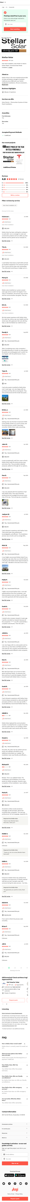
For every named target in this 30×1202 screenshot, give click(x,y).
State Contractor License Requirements (12, 1013)
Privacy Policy (19, 1194)
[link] (13, 988)
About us (4, 1137)
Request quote (13, 1000)
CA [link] (6, 7)
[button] (13, 158)
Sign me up (15, 1163)
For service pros (6, 1129)
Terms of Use (10, 1194)
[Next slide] (7, 1004)
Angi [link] (3, 7)
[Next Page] (27, 968)
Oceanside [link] (11, 7)
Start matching (15, 29)
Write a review (15, 195)
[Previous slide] (3, 1004)
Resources (4, 1133)
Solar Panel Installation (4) (9, 205)
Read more (5, 84)
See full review (6, 241)
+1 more (10, 67)
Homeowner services (7, 1124)
